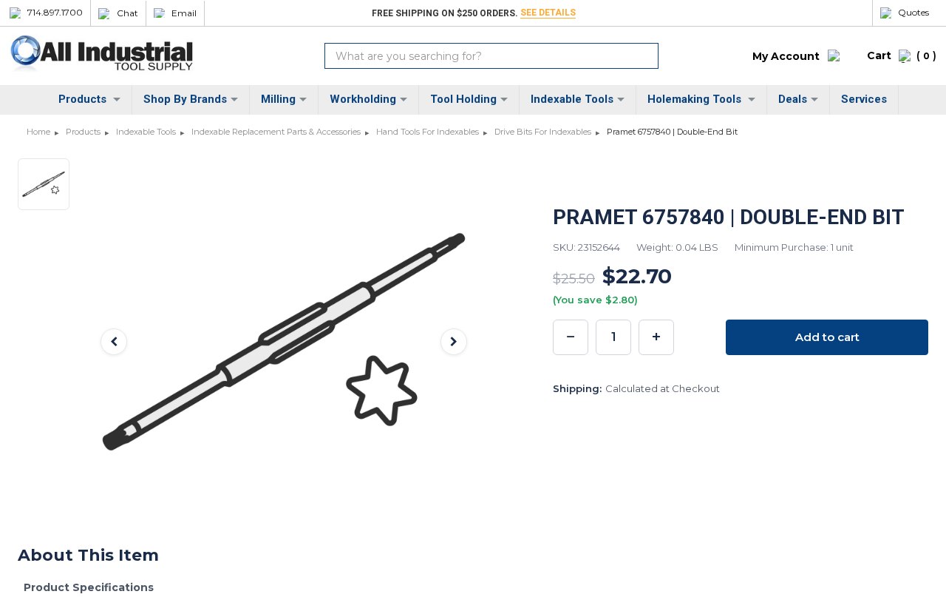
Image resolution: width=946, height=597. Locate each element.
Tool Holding (463, 99)
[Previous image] (114, 341)
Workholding (363, 99)
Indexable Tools (572, 99)
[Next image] (453, 341)
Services (864, 99)
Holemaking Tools (695, 99)
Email (184, 13)
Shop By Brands (185, 99)
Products (83, 99)
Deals (792, 99)
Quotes (913, 12)
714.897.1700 (55, 12)
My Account (786, 56)
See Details (548, 12)
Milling (278, 99)
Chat (127, 13)
